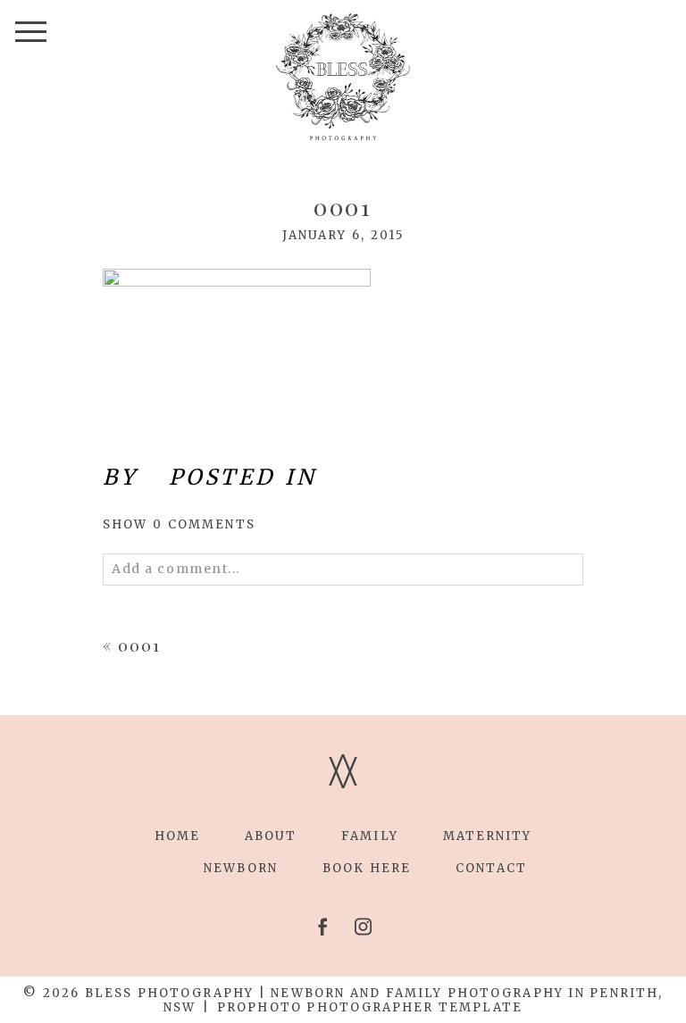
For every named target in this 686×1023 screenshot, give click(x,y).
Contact (491, 868)
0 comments (179, 524)
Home (177, 836)
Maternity (487, 836)
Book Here (366, 868)
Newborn (241, 868)
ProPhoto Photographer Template (370, 1007)
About (271, 836)
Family (369, 836)
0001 (139, 645)
